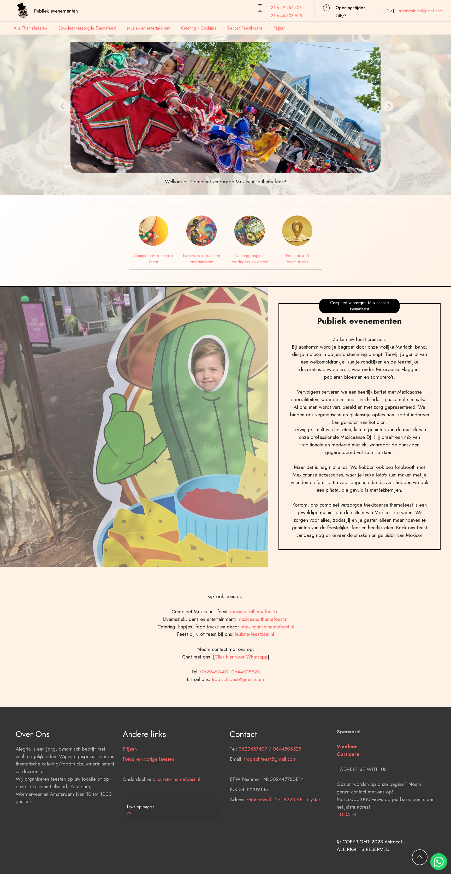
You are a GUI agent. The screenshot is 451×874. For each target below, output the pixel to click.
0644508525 (245, 671)
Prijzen (280, 28)
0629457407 (214, 671)
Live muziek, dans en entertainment (201, 259)
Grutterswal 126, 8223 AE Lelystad (284, 799)
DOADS (348, 814)
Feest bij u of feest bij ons (297, 259)
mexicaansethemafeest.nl (268, 626)
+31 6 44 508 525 (285, 16)
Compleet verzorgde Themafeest (87, 28)
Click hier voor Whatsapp (241, 656)
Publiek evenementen (56, 10)
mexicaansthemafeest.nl (255, 611)
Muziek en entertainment (148, 28)
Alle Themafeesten (30, 28)
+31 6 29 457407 (285, 8)
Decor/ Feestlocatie (245, 28)
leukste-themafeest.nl (178, 779)
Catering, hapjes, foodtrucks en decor (250, 259)
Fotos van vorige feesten (148, 759)
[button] (62, 106)
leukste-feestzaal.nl (254, 634)
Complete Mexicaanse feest (153, 259)
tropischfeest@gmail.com (421, 11)
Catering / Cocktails (198, 28)
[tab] (172, 810)
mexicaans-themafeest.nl (262, 619)
